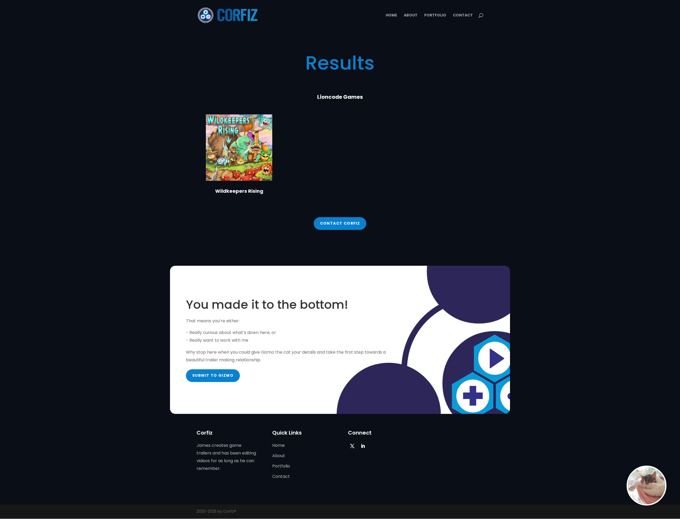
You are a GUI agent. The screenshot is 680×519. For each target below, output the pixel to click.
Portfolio (435, 15)
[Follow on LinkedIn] (363, 446)
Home (391, 15)
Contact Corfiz (340, 223)
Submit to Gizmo (212, 375)
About (411, 15)
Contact (463, 15)
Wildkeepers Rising (239, 191)
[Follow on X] (352, 446)
